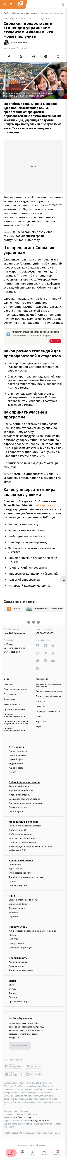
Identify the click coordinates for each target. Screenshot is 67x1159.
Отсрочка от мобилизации (22, 842)
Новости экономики (21, 860)
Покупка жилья (16, 966)
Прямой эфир (16, 759)
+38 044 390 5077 (44, 633)
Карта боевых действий (21, 790)
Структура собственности (48, 712)
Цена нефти (15, 864)
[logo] (20, 4)
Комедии (13, 912)
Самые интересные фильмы (23, 900)
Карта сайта (41, 722)
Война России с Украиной (24, 782)
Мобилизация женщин (20, 834)
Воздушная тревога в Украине (24, 799)
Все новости (16, 747)
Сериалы (13, 916)
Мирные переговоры (19, 794)
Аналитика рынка (18, 962)
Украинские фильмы (19, 904)
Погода (12, 772)
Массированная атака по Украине (26, 803)
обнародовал (45, 505)
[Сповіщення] (63, 4)
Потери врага (16, 811)
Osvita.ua (22, 48)
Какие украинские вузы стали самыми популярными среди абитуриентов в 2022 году (29, 236)
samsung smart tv (34, 1074)
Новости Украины (18, 755)
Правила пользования (14, 710)
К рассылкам (19, 1046)
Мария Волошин (19, 43)
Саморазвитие (16, 943)
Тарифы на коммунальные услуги (26, 877)
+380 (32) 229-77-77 (22, 1117)
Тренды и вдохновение (21, 970)
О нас (6, 679)
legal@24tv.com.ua (40, 1120)
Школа (12, 935)
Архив (39, 717)
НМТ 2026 (13, 939)
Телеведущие (10, 699)
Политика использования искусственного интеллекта (17, 723)
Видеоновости (16, 763)
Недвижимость (18, 958)
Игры (38, 727)
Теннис (12, 993)
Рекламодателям (12, 704)
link (37, 645)
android (13, 1065)
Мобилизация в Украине (23, 821)
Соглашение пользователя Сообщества (48, 685)
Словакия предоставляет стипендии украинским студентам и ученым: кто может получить (51, 13)
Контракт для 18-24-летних (22, 838)
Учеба (7, 13)
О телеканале (10, 694)
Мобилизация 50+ (18, 830)
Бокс (11, 984)
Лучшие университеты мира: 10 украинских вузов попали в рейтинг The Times (32, 478)
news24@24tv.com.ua (15, 633)
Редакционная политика (15, 689)
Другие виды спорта (19, 1001)
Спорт (12, 980)
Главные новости (18, 751)
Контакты (40, 701)
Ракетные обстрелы (19, 786)
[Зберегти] (58, 56)
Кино (12, 895)
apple (34, 1065)
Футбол (13, 988)
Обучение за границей (20, 947)
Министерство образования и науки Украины (32, 931)
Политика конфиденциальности (14, 716)
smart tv (13, 1074)
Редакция (8, 684)
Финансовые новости (20, 873)
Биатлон (13, 997)
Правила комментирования (49, 691)
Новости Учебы (18, 926)
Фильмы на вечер (18, 908)
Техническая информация (48, 696)
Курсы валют (15, 868)
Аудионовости (16, 767)
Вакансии (40, 706)
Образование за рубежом (24, 13)
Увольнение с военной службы (25, 825)
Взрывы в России (18, 807)
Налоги (12, 881)
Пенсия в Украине (18, 885)
